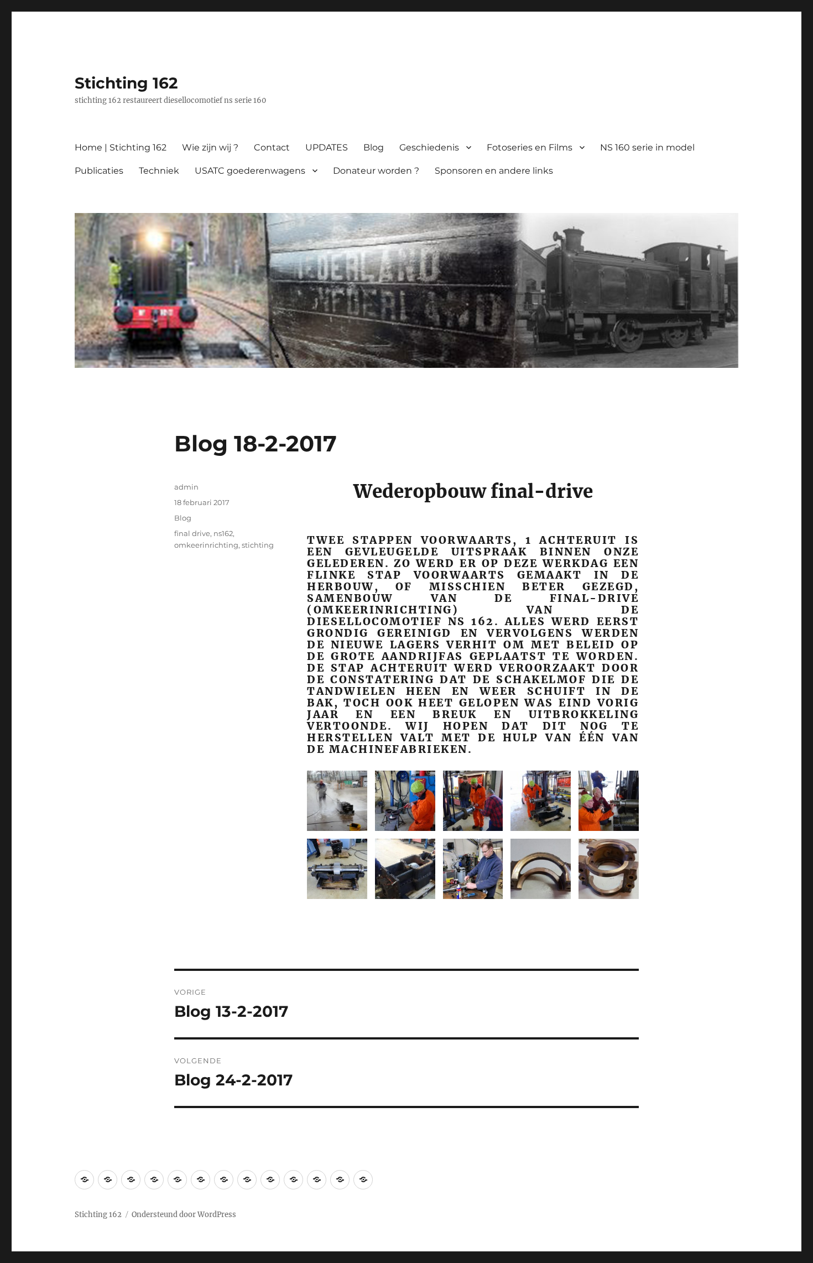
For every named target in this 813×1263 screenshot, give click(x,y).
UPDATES (326, 147)
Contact (272, 147)
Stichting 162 (126, 83)
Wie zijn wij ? (210, 147)
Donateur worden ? (376, 170)
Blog (373, 147)
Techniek (159, 170)
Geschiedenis (429, 147)
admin (186, 486)
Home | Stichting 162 (120, 147)
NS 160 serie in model (647, 147)
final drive (192, 533)
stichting (258, 544)
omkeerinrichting (206, 544)
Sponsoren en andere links (494, 170)
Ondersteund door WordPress (184, 1214)
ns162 (223, 533)
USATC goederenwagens (250, 170)
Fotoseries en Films (529, 147)
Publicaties (99, 170)
